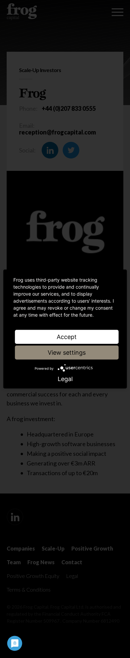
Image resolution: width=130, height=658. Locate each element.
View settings (67, 352)
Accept (67, 336)
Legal (65, 379)
